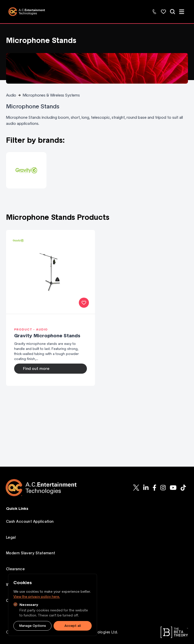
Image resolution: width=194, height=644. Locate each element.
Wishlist (13, 584)
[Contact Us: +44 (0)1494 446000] (154, 11)
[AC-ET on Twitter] (136, 488)
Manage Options (32, 626)
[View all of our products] (172, 11)
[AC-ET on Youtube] (173, 488)
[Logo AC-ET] (45, 487)
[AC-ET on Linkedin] (146, 488)
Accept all (72, 626)
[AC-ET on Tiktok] (183, 488)
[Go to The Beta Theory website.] (174, 632)
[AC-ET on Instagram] (163, 488)
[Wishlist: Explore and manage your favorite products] (163, 11)
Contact (13, 600)
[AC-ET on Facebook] (154, 488)
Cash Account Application (30, 521)
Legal (11, 537)
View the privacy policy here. (36, 596)
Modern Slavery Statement (30, 553)
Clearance (15, 569)
